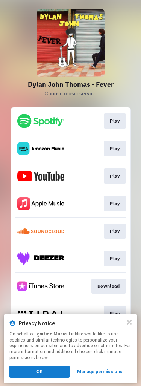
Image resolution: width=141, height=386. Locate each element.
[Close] (129, 322)
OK (39, 371)
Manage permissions (100, 371)
